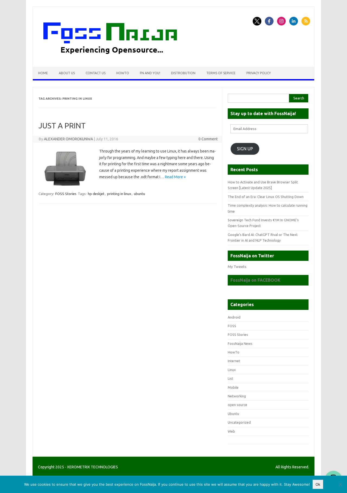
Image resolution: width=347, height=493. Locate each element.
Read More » (175, 177)
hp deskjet (96, 194)
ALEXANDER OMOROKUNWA (68, 139)
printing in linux (119, 194)
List (230, 378)
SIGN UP (245, 148)
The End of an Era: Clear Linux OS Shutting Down (266, 197)
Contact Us (95, 73)
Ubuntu (233, 414)
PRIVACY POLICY (258, 73)
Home (43, 73)
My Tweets (237, 266)
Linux (232, 370)
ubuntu (139, 194)
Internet (234, 361)
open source (237, 405)
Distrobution (183, 73)
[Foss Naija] (120, 58)
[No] (340, 484)
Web (231, 431)
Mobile (233, 387)
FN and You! (150, 73)
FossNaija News (240, 343)
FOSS (232, 326)
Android (234, 317)
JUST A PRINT (62, 125)
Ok (318, 484)
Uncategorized (239, 422)
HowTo (122, 73)
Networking (237, 396)
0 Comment (208, 139)
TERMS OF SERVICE (221, 73)
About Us (67, 73)
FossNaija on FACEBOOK (255, 280)
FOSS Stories (65, 194)
